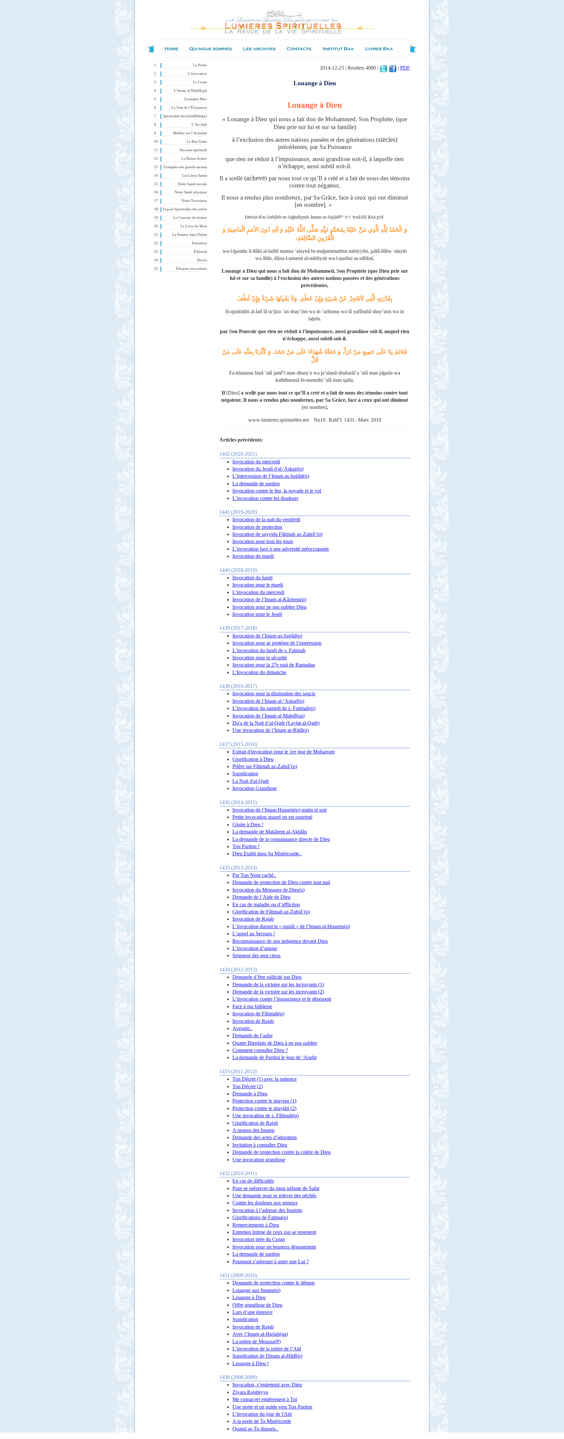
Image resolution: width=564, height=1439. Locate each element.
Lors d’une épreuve (252, 1312)
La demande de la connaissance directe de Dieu (281, 839)
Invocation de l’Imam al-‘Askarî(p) (268, 701)
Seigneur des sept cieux (256, 955)
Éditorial (200, 251)
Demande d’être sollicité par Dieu (267, 977)
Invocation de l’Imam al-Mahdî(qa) (268, 716)
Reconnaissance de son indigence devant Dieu (280, 941)
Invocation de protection (257, 527)
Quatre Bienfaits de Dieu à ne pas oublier (274, 1043)
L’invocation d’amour (254, 948)
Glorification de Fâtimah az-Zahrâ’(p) (271, 911)
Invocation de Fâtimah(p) (258, 1013)
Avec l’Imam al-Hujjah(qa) (260, 1334)
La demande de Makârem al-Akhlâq (269, 831)
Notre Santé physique (191, 192)
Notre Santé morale (192, 184)
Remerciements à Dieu (255, 1225)
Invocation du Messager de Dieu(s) (268, 890)
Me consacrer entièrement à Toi (264, 1399)
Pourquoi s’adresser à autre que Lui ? (270, 1261)
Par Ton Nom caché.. (254, 875)
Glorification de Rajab (255, 1123)
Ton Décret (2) (247, 1086)
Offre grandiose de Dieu (257, 1305)
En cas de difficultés (253, 1181)
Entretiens (199, 243)
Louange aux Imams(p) (256, 1290)
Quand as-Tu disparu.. (255, 1428)
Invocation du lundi (252, 577)
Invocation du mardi (253, 556)
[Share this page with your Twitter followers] (383, 68)
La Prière (200, 65)
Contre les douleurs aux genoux (265, 1202)
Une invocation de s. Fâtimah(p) (265, 1115)
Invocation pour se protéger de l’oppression (276, 643)
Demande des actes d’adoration (264, 1137)
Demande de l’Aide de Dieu (261, 897)
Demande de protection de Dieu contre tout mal (281, 882)
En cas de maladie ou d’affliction (266, 904)
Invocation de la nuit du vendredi (266, 519)
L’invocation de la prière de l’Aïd (266, 1348)
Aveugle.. (242, 1028)
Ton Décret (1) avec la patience (264, 1079)
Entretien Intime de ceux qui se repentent (274, 1232)
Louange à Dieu (249, 1297)
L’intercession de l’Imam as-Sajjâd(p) (270, 476)
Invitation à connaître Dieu (259, 1145)
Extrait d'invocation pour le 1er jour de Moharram (283, 751)
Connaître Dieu (195, 99)
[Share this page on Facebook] (393, 68)
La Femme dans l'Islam (189, 234)
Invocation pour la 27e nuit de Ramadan (273, 665)
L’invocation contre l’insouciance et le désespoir (281, 999)
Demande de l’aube (252, 1035)
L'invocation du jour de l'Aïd (262, 1414)
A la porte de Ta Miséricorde (261, 1421)
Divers (202, 260)
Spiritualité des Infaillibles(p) (185, 116)
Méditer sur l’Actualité (190, 133)
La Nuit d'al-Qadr (250, 781)
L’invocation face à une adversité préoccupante (280, 549)
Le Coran (200, 82)
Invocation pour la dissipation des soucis (273, 693)
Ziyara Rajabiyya (250, 1392)
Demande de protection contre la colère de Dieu (281, 1152)
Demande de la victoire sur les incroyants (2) (278, 991)
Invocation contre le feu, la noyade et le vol (276, 490)
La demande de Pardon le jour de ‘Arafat (274, 1057)
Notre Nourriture (194, 200)
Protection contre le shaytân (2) (264, 1108)
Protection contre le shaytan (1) (264, 1101)
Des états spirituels (193, 150)
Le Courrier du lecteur (190, 217)
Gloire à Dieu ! (247, 824)
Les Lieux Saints (194, 175)
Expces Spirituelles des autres (185, 209)
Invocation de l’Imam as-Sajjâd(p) (267, 636)
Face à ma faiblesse (252, 1006)
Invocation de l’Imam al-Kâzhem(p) (269, 599)
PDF (405, 68)
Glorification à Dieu (253, 759)
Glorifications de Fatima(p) (260, 1217)
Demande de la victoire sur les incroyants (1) (278, 984)
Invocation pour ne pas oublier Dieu (269, 607)
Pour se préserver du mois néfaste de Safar (276, 1188)
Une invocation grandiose (258, 1159)
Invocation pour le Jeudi (257, 614)
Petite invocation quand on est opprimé (272, 817)
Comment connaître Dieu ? (260, 1050)
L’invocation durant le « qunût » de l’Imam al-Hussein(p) (291, 926)
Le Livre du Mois (193, 226)
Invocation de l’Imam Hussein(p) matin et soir (279, 810)
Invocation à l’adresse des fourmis (267, 1210)
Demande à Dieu (249, 1093)
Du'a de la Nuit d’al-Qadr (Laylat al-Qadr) (276, 723)
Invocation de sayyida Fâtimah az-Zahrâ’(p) (277, 534)
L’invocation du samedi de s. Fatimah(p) (273, 708)
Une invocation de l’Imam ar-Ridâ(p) (270, 730)
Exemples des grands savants (185, 167)
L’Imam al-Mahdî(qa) (190, 90)
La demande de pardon (256, 483)
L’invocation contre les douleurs (265, 498)
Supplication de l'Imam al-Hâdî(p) (267, 1356)
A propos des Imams (253, 1130)
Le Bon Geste (197, 141)
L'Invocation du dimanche (259, 672)
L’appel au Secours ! (253, 933)
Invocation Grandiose (254, 788)
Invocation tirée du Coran (258, 1239)
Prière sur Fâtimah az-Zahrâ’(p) (264, 766)
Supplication (245, 773)
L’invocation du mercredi (258, 592)
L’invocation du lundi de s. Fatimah (269, 650)
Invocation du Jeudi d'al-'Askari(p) (268, 469)
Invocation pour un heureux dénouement (274, 1247)
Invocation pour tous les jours (262, 541)
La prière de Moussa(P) (256, 1341)
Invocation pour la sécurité (259, 657)
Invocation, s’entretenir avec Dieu (267, 1384)
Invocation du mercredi (256, 461)
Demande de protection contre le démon (273, 1282)
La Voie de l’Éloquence (189, 107)
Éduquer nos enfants (191, 268)
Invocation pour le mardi (257, 585)
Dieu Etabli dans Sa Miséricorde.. (267, 853)
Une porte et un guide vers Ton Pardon (272, 1407)
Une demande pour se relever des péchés (274, 1195)
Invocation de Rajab (253, 919)
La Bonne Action (194, 158)
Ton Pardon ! (245, 846)
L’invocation (197, 73)
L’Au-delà (199, 124)
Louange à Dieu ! (250, 1363)
